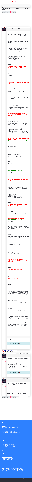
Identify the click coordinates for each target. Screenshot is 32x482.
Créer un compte (13, 347)
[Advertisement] (16, 20)
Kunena (18, 399)
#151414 (29, 378)
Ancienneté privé (4, 426)
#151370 (29, 27)
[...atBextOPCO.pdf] (10, 339)
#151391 (29, 353)
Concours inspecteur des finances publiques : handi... (8, 431)
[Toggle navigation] (3, 6)
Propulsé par (15, 399)
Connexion (8, 347)
